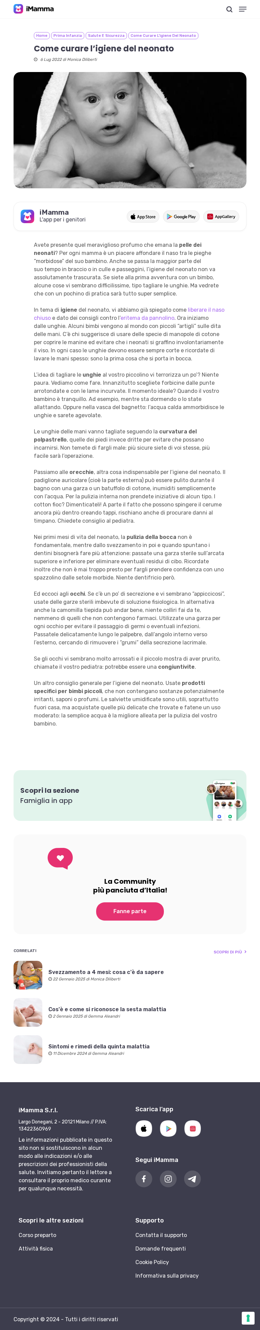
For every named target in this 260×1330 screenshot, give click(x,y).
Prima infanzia (67, 35)
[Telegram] (192, 1178)
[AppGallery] (192, 1128)
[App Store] (143, 1128)
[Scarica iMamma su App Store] (143, 216)
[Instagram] (168, 1178)
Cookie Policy (152, 1262)
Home (41, 35)
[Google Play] (168, 1128)
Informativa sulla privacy (167, 1276)
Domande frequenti (160, 1248)
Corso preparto (37, 1235)
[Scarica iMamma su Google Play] (181, 216)
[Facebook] (143, 1178)
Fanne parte (130, 911)
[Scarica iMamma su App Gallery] (221, 216)
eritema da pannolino (147, 318)
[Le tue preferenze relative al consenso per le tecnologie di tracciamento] (248, 1318)
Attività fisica (36, 1248)
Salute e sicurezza (106, 35)
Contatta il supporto (161, 1235)
